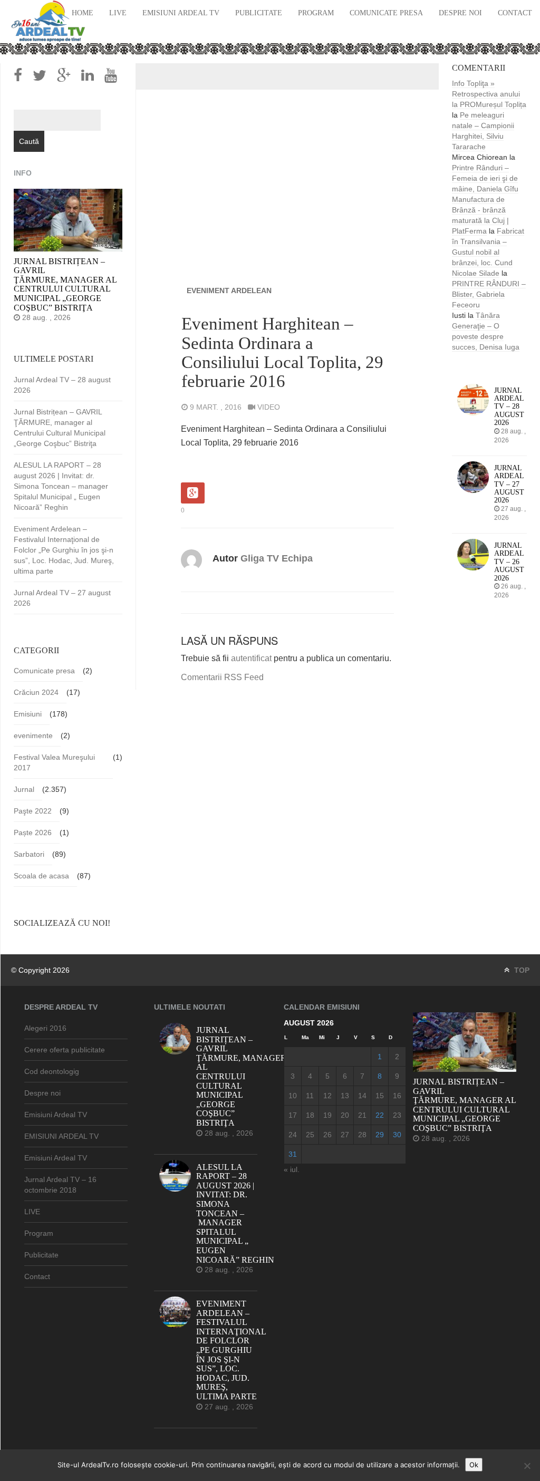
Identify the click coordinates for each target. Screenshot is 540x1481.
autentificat (251, 658)
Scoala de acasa (41, 876)
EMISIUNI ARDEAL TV (61, 1136)
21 (362, 1115)
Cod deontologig (51, 1071)
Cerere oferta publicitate (64, 1050)
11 (310, 1095)
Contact (515, 13)
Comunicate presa (386, 13)
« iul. (292, 1169)
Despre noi (460, 13)
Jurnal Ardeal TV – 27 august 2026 (62, 597)
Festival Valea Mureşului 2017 (54, 762)
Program (316, 13)
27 (345, 1134)
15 (379, 1095)
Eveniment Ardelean (229, 290)
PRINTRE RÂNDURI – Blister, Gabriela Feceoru (489, 294)
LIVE (118, 13)
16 (397, 1095)
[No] (527, 1465)
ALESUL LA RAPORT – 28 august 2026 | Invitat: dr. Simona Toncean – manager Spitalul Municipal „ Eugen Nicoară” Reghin (61, 486)
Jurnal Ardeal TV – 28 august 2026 (62, 384)
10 (292, 1095)
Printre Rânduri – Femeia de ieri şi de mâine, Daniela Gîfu (485, 178)
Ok (473, 1464)
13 (345, 1095)
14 (362, 1095)
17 (292, 1115)
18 (310, 1115)
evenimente (33, 735)
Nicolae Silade (475, 273)
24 (292, 1134)
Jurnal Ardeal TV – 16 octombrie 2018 (60, 1184)
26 (327, 1134)
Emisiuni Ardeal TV (180, 13)
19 (327, 1115)
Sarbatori (29, 854)
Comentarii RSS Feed (222, 677)
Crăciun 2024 (36, 692)
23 (397, 1115)
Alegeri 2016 (45, 1028)
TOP (520, 970)
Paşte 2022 (33, 811)
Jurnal (24, 789)
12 (327, 1095)
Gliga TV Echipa (276, 558)
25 (310, 1134)
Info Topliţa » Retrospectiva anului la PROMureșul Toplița (489, 94)
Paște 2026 (33, 832)
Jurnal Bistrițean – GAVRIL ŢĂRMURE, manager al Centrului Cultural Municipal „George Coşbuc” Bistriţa (59, 428)
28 (362, 1134)
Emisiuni (28, 714)
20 (345, 1115)
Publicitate (258, 13)
